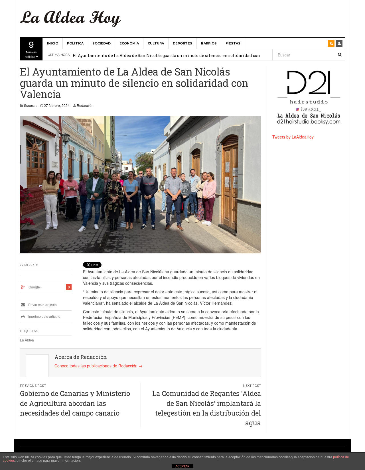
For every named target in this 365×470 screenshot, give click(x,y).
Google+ (35, 286)
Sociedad (101, 43)
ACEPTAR (182, 466)
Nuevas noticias (31, 48)
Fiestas (233, 43)
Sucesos (30, 105)
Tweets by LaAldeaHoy (293, 137)
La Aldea (27, 339)
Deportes (182, 43)
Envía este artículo (42, 304)
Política (75, 43)
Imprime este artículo (43, 316)
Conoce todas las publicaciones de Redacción (98, 366)
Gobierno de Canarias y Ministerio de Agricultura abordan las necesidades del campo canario (75, 403)
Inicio (52, 43)
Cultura (156, 43)
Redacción (85, 105)
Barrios (209, 43)
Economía (129, 43)
